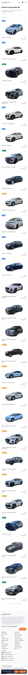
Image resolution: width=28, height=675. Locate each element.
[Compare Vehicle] (23, 21)
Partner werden (18, 634)
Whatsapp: (8, 658)
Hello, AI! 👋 (17, 648)
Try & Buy (3, 646)
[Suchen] (19, 2)
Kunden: (8, 656)
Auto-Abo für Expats (18, 638)
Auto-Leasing (17, 637)
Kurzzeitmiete (17, 642)
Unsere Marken (5, 643)
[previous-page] (11, 604)
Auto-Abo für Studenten (19, 640)
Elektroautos (17, 645)
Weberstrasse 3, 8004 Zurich (8, 660)
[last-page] (19, 604)
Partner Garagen (5, 638)
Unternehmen (4, 634)
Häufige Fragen (5, 640)
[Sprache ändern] (22, 2)
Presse (3, 637)
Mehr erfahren (24, 666)
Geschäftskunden (18, 635)
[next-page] (17, 604)
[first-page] (8, 604)
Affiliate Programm (18, 646)
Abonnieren (22, 629)
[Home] (6, 2)
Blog (2, 642)
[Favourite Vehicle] (25, 21)
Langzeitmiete (17, 643)
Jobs (2, 635)
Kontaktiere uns (5, 648)
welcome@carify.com (7, 652)
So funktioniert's (5, 645)
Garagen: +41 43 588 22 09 (8, 654)
